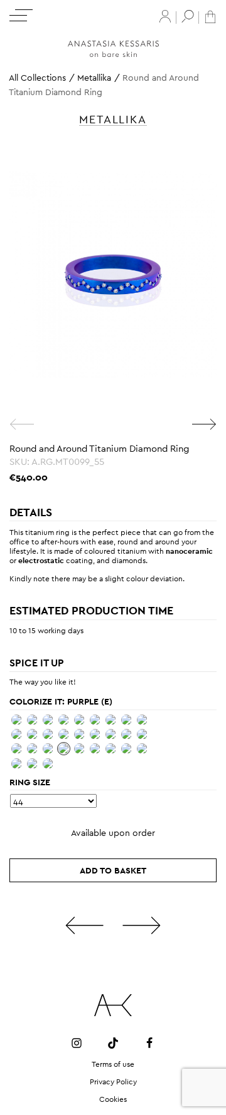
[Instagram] (76, 1042)
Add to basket (113, 870)
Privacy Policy (113, 1082)
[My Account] (165, 16)
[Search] (187, 16)
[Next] (204, 424)
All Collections (37, 77)
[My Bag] (210, 16)
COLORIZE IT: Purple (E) (60, 701)
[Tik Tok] (113, 1042)
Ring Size (29, 782)
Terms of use (113, 1064)
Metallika (94, 77)
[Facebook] (149, 1042)
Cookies (113, 1099)
